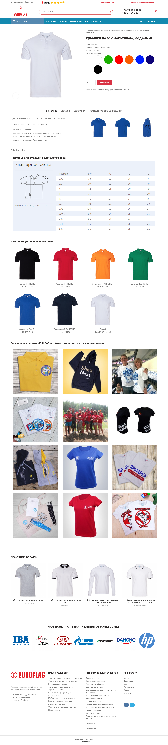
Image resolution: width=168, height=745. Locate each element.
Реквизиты (90, 724)
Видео (126, 690)
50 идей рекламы (107, 3)
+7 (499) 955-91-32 (131, 10)
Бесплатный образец (95, 684)
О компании (128, 681)
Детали (65, 111)
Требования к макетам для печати (100, 707)
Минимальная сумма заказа (97, 695)
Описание (51, 111)
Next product (156, 31)
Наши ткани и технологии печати (99, 704)
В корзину (104, 82)
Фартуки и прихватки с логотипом (62, 707)
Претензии (91, 729)
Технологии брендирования (105, 111)
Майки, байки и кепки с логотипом (62, 698)
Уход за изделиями (94, 713)
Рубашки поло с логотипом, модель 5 (28, 600)
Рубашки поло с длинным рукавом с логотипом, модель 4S (102, 601)
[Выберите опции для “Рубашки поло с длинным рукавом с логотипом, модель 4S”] (118, 567)
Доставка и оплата (93, 701)
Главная (89, 30)
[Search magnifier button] (110, 11)
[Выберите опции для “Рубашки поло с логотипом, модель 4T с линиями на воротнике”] (155, 567)
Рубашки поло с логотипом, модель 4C (65, 601)
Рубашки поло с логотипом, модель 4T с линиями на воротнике (140, 601)
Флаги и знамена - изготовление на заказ (65, 678)
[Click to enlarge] (16, 96)
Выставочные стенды (57, 684)
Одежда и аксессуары (103, 30)
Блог (125, 684)
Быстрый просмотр (44, 572)
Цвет (88, 66)
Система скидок (92, 678)
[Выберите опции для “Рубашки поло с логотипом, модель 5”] (44, 567)
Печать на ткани (55, 710)
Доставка (79, 111)
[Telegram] (124, 2)
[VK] (121, 2)
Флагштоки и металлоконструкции (62, 681)
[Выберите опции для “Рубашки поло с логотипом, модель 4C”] (81, 567)
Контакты (127, 693)
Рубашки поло (119, 30)
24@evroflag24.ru (131, 13)
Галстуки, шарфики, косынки (60, 701)
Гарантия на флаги (93, 710)
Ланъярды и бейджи (56, 704)
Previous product (151, 31)
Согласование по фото (95, 681)
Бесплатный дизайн (94, 687)
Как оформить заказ (94, 698)
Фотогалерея (128, 687)
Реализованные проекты (143, 3)
